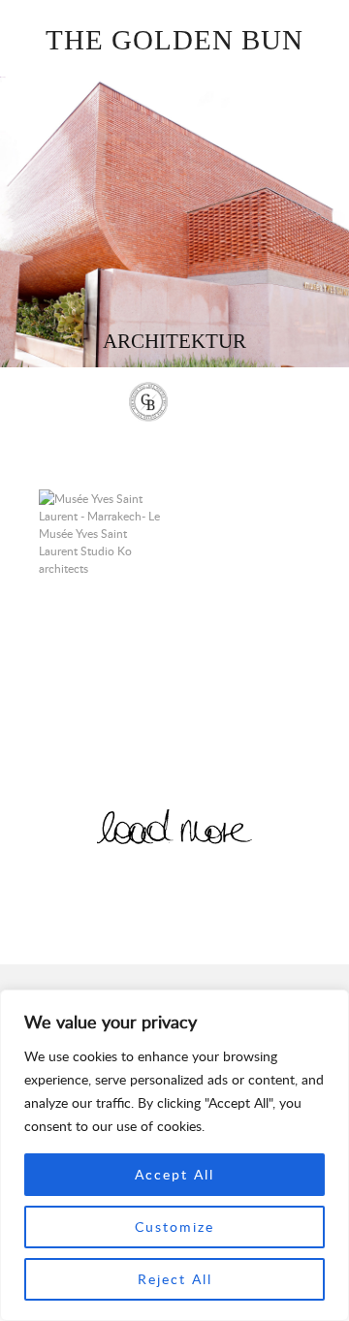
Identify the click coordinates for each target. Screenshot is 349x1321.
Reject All (175, 1279)
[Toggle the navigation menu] (200, 404)
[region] (174, 1155)
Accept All (174, 1174)
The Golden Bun (174, 39)
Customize (174, 1226)
